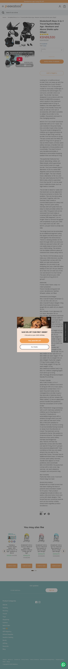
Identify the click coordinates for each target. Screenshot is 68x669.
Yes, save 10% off (34, 341)
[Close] (49, 319)
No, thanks (34, 347)
